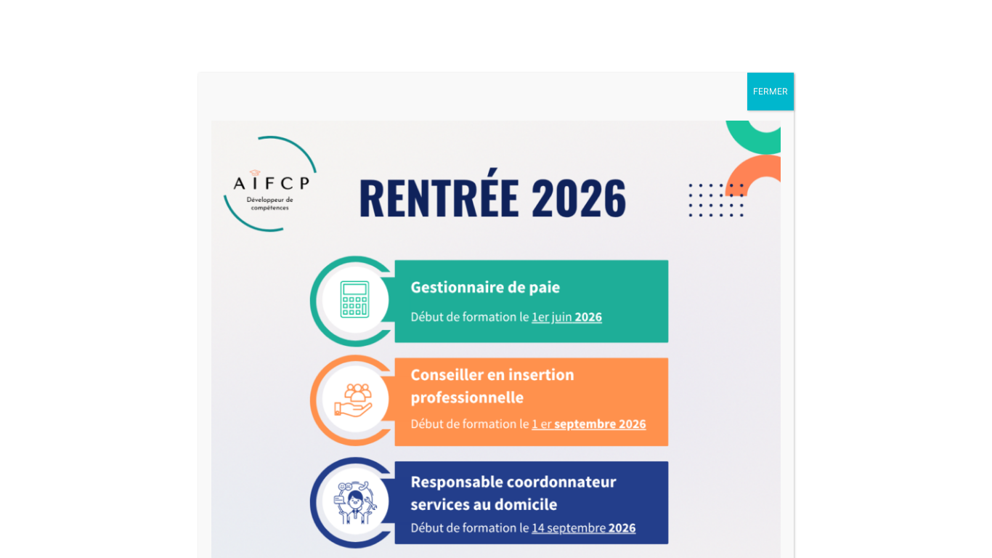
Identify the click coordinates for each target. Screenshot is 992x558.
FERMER (770, 91)
